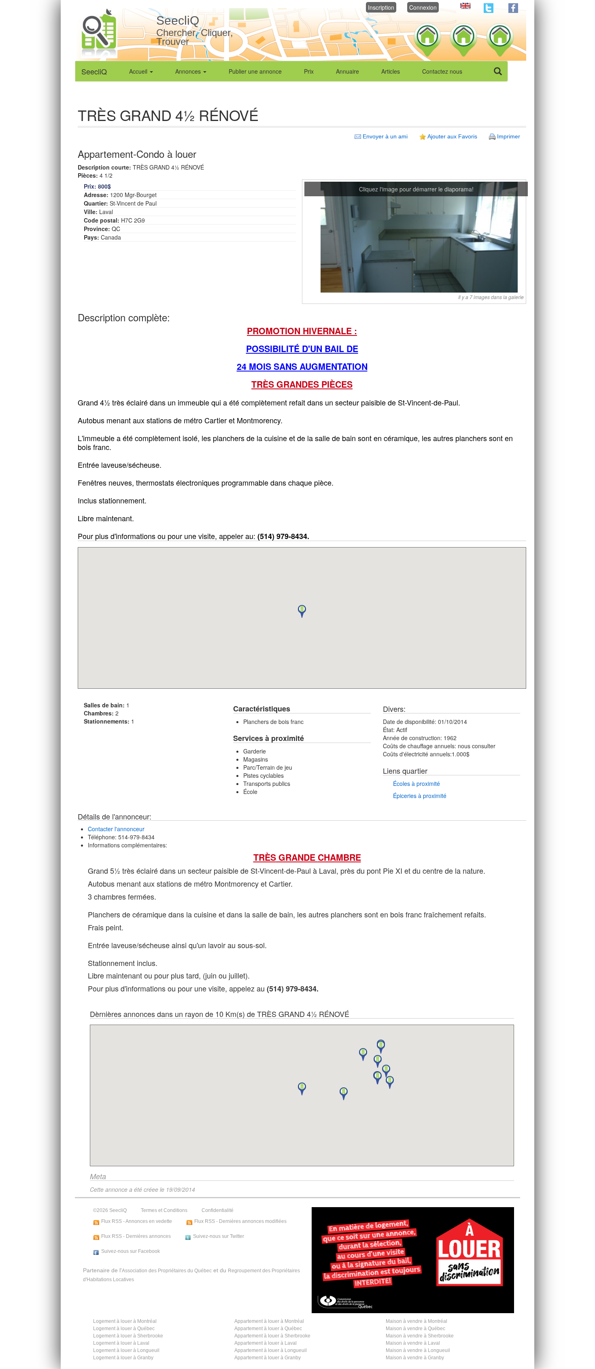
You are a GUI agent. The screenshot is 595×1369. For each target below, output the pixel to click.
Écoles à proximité (416, 783)
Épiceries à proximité (419, 796)
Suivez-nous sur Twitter (218, 1236)
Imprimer (508, 136)
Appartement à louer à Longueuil (270, 1350)
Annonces (188, 71)
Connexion (423, 7)
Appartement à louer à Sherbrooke (272, 1336)
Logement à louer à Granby (123, 1358)
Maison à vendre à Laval (413, 1343)
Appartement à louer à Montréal (269, 1321)
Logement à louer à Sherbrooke (128, 1336)
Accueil (139, 71)
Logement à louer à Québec (124, 1328)
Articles (390, 71)
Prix (309, 71)
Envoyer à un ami (385, 136)
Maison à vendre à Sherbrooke (420, 1336)
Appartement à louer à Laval (265, 1343)
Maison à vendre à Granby (415, 1358)
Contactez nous (442, 71)
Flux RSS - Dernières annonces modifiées (240, 1221)
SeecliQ (94, 71)
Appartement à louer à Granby (267, 1358)
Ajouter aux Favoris (452, 136)
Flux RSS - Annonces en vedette (136, 1221)
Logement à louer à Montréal (125, 1321)
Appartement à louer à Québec (268, 1328)
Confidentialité (218, 1210)
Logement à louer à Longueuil (126, 1350)
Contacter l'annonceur (116, 829)
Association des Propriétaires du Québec (167, 1270)
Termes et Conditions (164, 1210)
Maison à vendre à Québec (415, 1328)
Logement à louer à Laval (121, 1343)
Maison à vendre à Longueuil (418, 1350)
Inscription (381, 7)
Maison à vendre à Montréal (416, 1321)
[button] (302, 611)
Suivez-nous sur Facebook (130, 1251)
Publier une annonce (255, 71)
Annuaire (347, 71)
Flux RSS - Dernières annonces (136, 1236)
